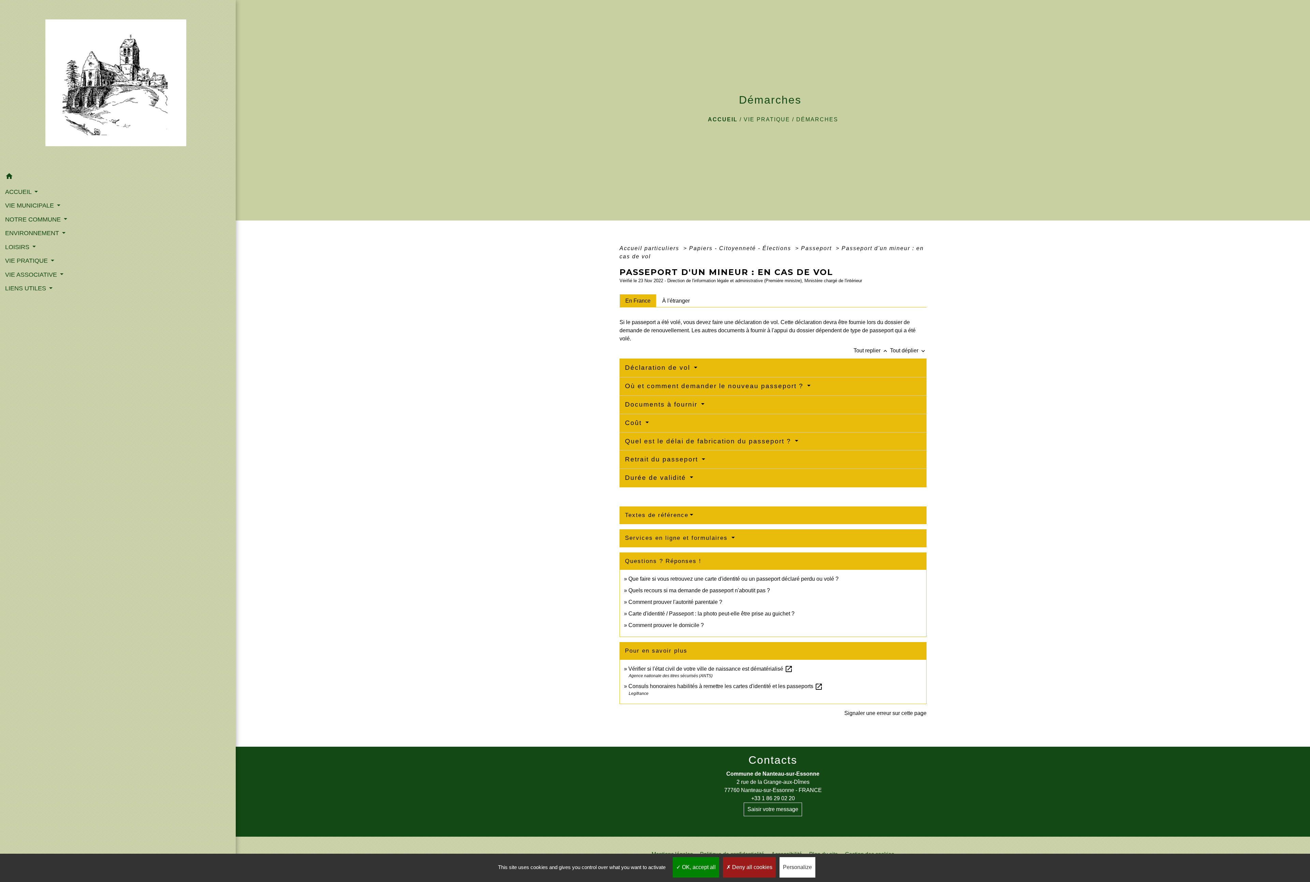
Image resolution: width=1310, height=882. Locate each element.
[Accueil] (117, 85)
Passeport (817, 248)
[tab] (638, 300)
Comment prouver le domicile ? (666, 625)
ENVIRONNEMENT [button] (33, 233)
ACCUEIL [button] (19, 191)
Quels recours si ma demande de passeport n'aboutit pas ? (699, 590)
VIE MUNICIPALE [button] (30, 205)
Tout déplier (908, 350)
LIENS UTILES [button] (26, 288)
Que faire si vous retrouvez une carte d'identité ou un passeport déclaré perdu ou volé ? (733, 579)
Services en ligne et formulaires (677, 538)
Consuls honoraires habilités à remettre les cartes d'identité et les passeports (725, 686)
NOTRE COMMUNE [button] (33, 219)
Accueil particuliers (650, 248)
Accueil (723, 119)
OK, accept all (698, 867)
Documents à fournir (662, 404)
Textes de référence (656, 515)
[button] (118, 177)
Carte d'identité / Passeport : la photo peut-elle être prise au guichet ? (711, 614)
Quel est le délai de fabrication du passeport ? (709, 441)
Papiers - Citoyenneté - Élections (741, 248)
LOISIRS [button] (18, 247)
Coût (634, 422)
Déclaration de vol (659, 367)
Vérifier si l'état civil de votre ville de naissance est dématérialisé (710, 669)
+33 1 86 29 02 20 (773, 798)
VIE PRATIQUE (767, 119)
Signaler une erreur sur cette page (885, 713)
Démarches (817, 119)
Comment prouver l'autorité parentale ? (675, 602)
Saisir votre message (772, 809)
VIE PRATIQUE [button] (27, 260)
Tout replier (871, 350)
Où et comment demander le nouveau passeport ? (715, 386)
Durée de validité (656, 477)
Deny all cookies (751, 867)
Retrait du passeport (662, 459)
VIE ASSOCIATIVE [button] (32, 274)
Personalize (797, 867)
